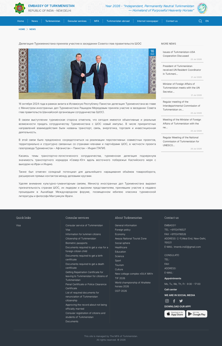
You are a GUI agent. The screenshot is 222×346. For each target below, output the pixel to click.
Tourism (119, 264)
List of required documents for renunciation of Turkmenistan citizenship (82, 296)
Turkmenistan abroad (118, 21)
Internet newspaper (147, 21)
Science (119, 256)
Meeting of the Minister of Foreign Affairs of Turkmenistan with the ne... (182, 123)
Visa (18, 225)
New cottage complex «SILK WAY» (134, 273)
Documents (72, 321)
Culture (119, 269)
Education (120, 251)
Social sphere (122, 242)
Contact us (172, 21)
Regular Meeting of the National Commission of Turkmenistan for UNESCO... (181, 141)
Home (20, 21)
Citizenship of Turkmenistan (81, 238)
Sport (118, 260)
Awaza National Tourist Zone (131, 238)
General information (126, 225)
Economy (120, 234)
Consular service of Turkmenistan (84, 225)
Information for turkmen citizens (83, 234)
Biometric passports (76, 242)
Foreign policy (123, 229)
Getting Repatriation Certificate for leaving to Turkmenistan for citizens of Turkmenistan (87, 276)
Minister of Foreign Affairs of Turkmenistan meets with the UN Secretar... (181, 87)
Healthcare (121, 247)
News (35, 21)
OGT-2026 (121, 290)
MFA (96, 21)
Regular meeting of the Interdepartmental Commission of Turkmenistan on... (181, 105)
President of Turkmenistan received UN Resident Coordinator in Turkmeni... (182, 69)
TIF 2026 (120, 278)
